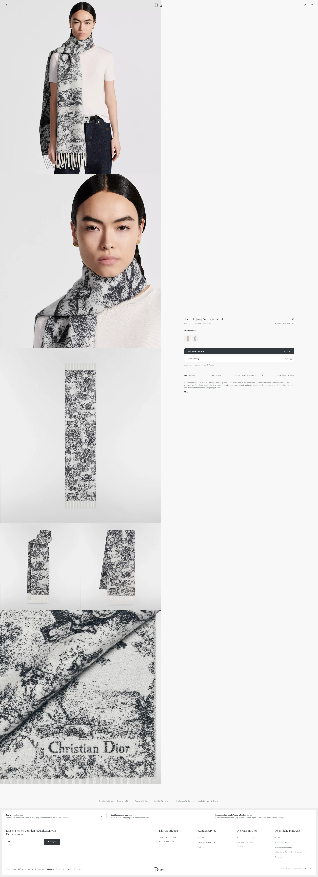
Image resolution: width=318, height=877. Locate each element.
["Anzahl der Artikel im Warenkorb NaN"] (312, 5)
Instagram (29, 869)
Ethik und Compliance (245, 842)
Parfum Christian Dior (167, 841)
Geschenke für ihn (124, 801)
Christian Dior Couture (167, 837)
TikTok (20, 869)
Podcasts (77, 869)
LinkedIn (69, 869)
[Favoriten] (298, 5)
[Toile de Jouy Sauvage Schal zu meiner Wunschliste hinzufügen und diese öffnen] (292, 319)
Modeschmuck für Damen (183, 801)
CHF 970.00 (239, 351)
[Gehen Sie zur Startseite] (159, 5)
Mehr (186, 392)
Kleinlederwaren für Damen (208, 801)
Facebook (41, 869)
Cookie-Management (283, 847)
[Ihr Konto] (305, 5)
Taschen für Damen (142, 801)
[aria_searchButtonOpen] (291, 5)
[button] (80, 87)
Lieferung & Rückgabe (206, 842)
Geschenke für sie (106, 801)
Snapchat (60, 869)
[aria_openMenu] (6, 5)
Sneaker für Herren (161, 801)
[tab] (189, 375)
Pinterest (50, 869)
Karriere (240, 846)
